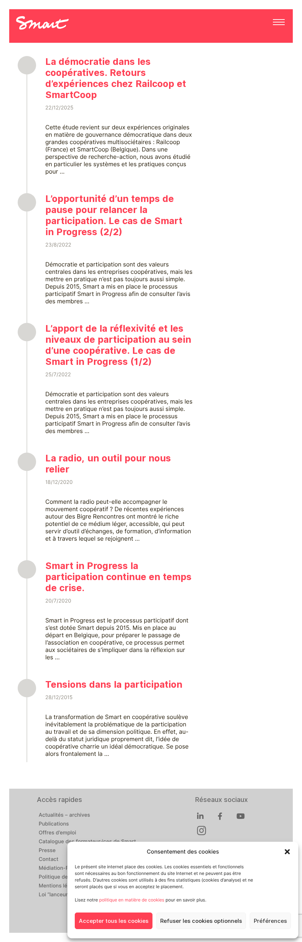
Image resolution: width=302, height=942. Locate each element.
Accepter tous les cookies (113, 921)
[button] (287, 851)
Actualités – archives (64, 815)
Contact (49, 859)
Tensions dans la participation (113, 684)
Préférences (270, 921)
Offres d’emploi (57, 833)
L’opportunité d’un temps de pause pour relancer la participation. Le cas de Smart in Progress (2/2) (113, 215)
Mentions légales (60, 886)
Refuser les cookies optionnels (201, 921)
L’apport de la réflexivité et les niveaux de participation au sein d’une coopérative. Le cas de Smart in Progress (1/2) (118, 345)
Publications (54, 824)
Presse (47, 851)
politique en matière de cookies (131, 900)
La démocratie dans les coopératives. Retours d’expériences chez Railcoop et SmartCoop (115, 78)
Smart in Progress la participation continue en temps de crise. (118, 576)
